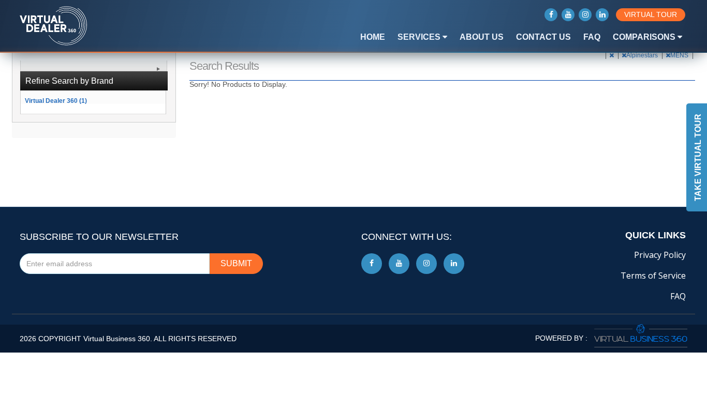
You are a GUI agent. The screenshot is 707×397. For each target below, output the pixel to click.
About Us (482, 37)
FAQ (591, 37)
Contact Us (543, 37)
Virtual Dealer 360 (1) (56, 100)
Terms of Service (653, 275)
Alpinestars (642, 55)
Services (420, 37)
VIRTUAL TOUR (650, 14)
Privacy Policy (660, 255)
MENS (680, 55)
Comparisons (645, 37)
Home (372, 37)
